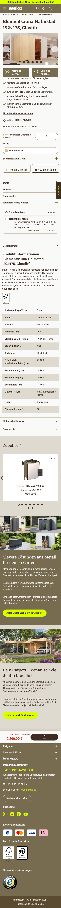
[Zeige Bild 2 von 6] (24, 62)
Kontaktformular (27, 789)
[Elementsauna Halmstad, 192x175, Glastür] (30, 49)
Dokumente (9, 428)
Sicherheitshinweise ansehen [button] (18, 113)
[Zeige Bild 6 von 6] (41, 62)
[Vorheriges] (6, 49)
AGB (29, 899)
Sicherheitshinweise (13, 421)
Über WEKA (10, 758)
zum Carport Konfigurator (20, 715)
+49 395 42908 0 (18, 770)
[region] (30, 49)
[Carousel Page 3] (26, 504)
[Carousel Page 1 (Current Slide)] (18, 504)
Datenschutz (39, 899)
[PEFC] (22, 852)
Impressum (18, 899)
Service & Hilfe (12, 752)
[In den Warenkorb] (44, 737)
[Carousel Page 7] (42, 504)
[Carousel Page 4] (30, 504)
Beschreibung (10, 245)
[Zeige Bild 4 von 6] (32, 62)
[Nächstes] (54, 49)
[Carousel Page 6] (38, 504)
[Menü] (4, 8)
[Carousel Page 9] (32, 508)
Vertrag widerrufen (17, 798)
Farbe (6, 143)
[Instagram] (5, 815)
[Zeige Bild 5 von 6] (37, 62)
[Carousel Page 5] (34, 504)
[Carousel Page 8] (28, 508)
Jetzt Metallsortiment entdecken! (24, 613)
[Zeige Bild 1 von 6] (20, 62)
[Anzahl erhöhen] (54, 136)
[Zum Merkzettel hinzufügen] (53, 459)
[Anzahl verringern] (39, 136)
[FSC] (8, 854)
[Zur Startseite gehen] (15, 8)
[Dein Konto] (50, 8)
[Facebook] (12, 815)
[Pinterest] (19, 815)
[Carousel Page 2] (22, 504)
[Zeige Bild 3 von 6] (28, 62)
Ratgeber (8, 746)
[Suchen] (37, 8)
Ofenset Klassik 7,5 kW (31, 486)
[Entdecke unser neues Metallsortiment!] (30, 533)
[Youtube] (25, 815)
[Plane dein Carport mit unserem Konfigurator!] (30, 646)
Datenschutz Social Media (30, 904)
